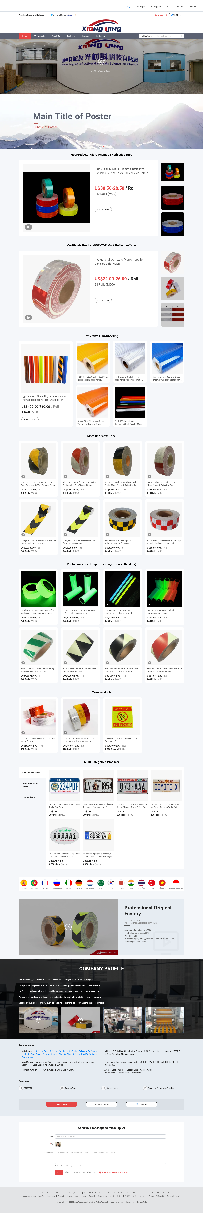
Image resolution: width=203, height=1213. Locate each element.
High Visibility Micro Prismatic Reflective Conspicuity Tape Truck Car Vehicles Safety (121, 171)
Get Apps (180, 6)
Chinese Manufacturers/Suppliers (68, 1193)
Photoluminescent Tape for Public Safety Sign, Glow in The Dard (80, 670)
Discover (85, 36)
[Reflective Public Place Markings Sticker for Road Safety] (122, 717)
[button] (99, 146)
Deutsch (92, 1196)
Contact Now (103, 209)
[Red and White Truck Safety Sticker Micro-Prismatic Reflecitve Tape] (164, 461)
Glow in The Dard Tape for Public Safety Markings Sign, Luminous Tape (37, 670)
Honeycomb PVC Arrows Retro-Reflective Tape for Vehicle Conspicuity (38, 542)
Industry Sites (119, 1193)
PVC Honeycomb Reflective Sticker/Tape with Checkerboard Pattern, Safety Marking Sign (164, 542)
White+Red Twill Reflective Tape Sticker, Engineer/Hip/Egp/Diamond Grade (79, 483)
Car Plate (67, 1054)
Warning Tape (27, 1057)
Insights (171, 1193)
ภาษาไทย (142, 1196)
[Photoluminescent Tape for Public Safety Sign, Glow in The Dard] (80, 647)
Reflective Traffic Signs (88, 1051)
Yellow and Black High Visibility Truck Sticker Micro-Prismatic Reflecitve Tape (121, 483)
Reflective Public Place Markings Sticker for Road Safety (122, 740)
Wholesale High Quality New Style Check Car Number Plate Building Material (98, 856)
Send (59, 1172)
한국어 (119, 1196)
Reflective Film (56, 1051)
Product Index (149, 1193)
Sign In (130, 6)
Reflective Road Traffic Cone (85, 1054)
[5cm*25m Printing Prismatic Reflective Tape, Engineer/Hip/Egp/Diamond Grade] (38, 461)
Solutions (71, 36)
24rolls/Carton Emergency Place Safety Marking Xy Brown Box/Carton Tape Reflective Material (37, 612)
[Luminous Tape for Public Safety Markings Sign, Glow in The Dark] (122, 589)
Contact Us (100, 36)
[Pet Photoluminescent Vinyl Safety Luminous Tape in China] (164, 589)
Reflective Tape (42, 1051)
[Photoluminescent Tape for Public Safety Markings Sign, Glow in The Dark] (122, 647)
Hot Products (34, 1193)
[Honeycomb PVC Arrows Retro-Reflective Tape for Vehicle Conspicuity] (38, 519)
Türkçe (151, 1196)
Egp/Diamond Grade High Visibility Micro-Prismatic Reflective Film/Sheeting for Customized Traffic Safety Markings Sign (43, 398)
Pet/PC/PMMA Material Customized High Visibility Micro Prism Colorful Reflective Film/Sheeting (128, 422)
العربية (112, 1196)
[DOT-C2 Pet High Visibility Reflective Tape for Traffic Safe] (38, 717)
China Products (47, 1193)
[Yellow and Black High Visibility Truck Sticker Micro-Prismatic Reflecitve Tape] (122, 461)
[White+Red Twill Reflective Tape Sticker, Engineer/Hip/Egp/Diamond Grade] (80, 461)
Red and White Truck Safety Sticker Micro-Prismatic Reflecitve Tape (162, 483)
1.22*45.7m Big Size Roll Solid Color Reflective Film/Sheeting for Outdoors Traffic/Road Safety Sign (92, 378)
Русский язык (72, 1196)
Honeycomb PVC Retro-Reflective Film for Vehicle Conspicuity (79, 542)
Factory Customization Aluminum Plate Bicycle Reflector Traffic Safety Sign (166, 807)
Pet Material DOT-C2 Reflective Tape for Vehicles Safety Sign (119, 261)
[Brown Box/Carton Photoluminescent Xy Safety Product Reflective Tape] (80, 589)
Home (24, 36)
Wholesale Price (105, 1193)
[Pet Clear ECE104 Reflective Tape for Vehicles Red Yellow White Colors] (80, 717)
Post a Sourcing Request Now (113, 1172)
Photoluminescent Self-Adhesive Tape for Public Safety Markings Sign (164, 670)
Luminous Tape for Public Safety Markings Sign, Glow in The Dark (119, 611)
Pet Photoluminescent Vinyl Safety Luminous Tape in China (161, 611)
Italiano (83, 1196)
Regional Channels (134, 1193)
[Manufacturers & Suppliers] (20, 5)
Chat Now (177, 15)
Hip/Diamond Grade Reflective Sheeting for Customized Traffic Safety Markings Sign (128, 378)
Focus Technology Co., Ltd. (83, 1202)
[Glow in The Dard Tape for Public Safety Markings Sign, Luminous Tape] (38, 647)
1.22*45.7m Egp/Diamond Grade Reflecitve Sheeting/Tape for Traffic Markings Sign (167, 378)
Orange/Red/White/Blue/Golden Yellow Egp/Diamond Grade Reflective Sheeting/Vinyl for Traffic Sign (92, 422)
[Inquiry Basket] (168, 6)
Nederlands (102, 1196)
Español (41, 1196)
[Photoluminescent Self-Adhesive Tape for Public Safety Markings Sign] (164, 647)
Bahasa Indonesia (173, 1196)
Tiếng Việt (160, 1196)
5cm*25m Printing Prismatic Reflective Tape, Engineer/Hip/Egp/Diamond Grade (38, 483)
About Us (56, 36)
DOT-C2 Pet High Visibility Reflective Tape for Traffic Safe (38, 740)
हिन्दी (134, 1196)
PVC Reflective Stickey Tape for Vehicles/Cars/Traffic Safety (118, 542)
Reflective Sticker (70, 1051)
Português (51, 1196)
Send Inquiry (159, 15)
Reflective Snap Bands (31, 1054)
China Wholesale (90, 1193)
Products (41, 36)
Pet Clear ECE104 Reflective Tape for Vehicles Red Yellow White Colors (78, 740)
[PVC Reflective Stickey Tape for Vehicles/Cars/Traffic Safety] (122, 519)
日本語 (127, 1196)
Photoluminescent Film (52, 1054)
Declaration (130, 1202)
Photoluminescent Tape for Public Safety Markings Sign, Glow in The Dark (122, 670)
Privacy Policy (142, 1202)
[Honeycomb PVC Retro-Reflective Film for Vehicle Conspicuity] (80, 519)
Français (61, 1196)
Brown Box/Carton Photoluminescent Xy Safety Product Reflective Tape (80, 611)
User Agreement (117, 1202)
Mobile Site (161, 1193)
